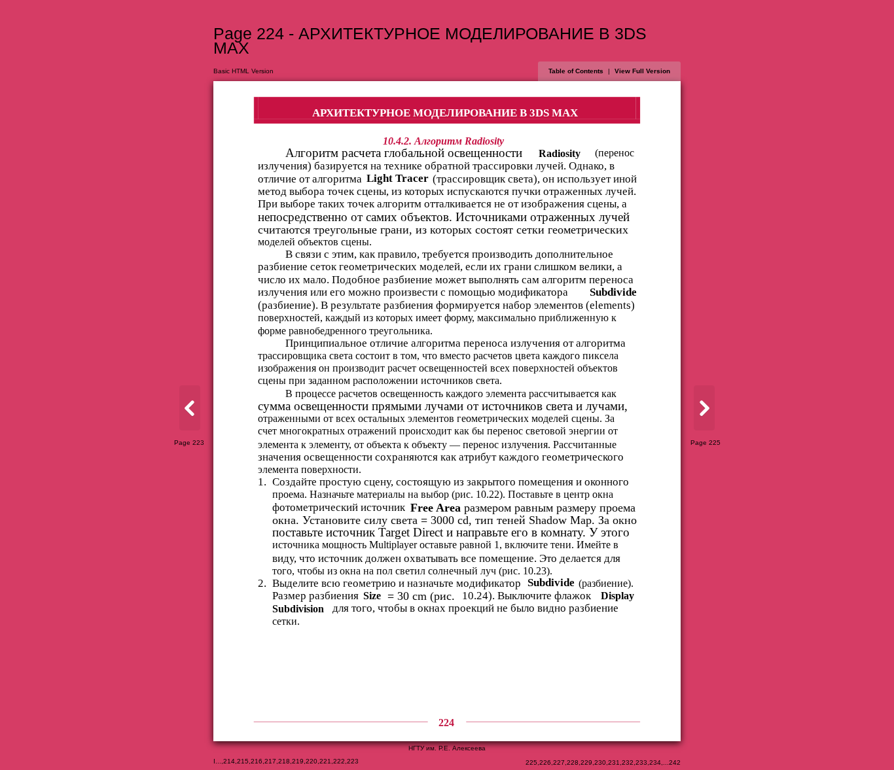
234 (655, 762)
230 (600, 762)
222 (339, 761)
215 (243, 761)
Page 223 (189, 442)
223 (353, 761)
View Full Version (642, 71)
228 (573, 762)
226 (545, 762)
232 (628, 762)
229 (586, 762)
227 (559, 762)
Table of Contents (575, 71)
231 (614, 762)
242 (675, 762)
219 (298, 761)
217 (270, 761)
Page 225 (705, 442)
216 (256, 761)
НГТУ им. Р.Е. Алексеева (447, 748)
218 (284, 761)
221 (325, 761)
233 (641, 762)
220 (311, 761)
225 (531, 762)
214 (229, 761)
